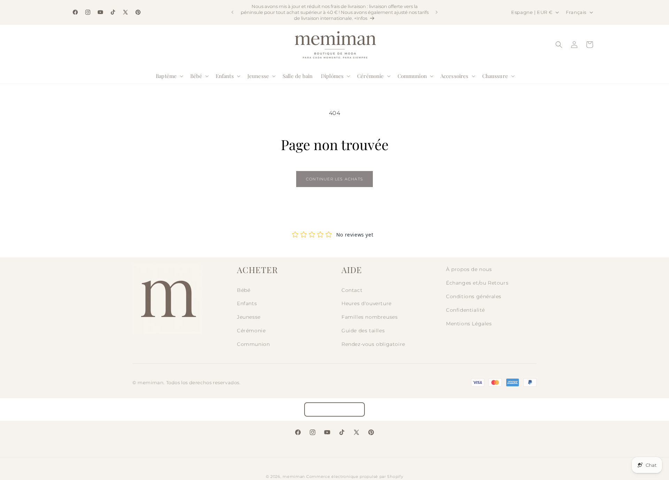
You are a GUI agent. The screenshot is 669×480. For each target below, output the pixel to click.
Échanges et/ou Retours (477, 283)
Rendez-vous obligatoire (373, 344)
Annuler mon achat (334, 409)
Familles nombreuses (369, 317)
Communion (253, 344)
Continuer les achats (334, 179)
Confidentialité (465, 310)
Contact (351, 290)
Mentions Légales (469, 323)
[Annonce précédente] (232, 12)
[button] (169, 76)
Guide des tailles (363, 330)
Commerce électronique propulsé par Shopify (354, 476)
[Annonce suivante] (436, 12)
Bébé (243, 290)
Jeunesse (249, 317)
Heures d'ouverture (366, 303)
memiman (294, 476)
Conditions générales (473, 296)
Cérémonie (251, 330)
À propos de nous (469, 269)
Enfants (247, 303)
